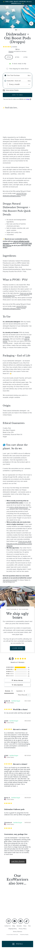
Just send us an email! (10, 580)
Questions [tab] (19, 691)
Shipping (11, 51)
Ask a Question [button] (18, 685)
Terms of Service (17, 931)
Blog (13, 926)
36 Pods (17, 57)
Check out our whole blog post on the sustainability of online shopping (19, 543)
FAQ (29, 926)
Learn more (17, 648)
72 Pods (25, 57)
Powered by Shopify (24, 934)
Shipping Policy (12, 928)
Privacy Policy (23, 928)
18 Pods (9, 57)
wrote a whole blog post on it (18, 507)
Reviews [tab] (7, 691)
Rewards (19, 926)
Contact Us (7, 926)
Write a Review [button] (18, 680)
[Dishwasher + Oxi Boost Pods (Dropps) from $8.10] (10, 119)
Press (24, 926)
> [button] (18, 861)
